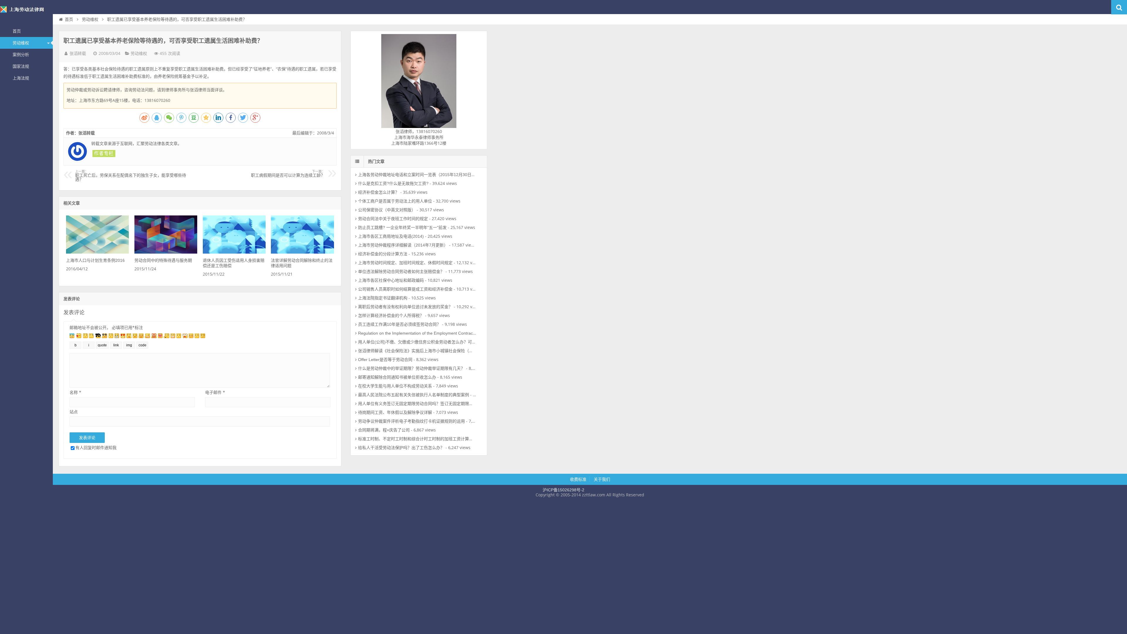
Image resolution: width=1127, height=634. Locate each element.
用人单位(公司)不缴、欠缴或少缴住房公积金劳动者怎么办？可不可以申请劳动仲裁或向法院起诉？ (448, 342)
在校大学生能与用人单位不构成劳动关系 (395, 386)
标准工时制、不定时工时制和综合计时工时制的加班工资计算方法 (417, 438)
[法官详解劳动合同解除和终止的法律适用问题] (302, 252)
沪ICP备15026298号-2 (563, 490)
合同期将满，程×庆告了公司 (384, 430)
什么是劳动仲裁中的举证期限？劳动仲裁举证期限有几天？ (411, 368)
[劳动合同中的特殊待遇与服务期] (165, 252)
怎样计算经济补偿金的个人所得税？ (391, 315)
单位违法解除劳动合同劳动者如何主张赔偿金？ (401, 271)
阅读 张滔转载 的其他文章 (103, 153)
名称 (75, 392)
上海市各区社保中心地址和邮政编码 (391, 280)
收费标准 (578, 479)
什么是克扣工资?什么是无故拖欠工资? (393, 183)
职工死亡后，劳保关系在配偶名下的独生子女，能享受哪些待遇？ (130, 176)
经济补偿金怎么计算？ (378, 192)
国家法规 (21, 66)
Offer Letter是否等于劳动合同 (385, 359)
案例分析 (21, 54)
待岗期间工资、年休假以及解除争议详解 (395, 412)
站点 (74, 411)
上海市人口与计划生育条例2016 (95, 260)
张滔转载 (78, 53)
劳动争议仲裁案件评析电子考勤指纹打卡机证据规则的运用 (411, 421)
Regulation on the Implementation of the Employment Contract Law (420, 333)
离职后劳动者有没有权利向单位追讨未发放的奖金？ (405, 306)
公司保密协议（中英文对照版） (387, 210)
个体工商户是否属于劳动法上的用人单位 (395, 201)
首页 (17, 31)
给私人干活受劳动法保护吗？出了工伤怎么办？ (401, 447)
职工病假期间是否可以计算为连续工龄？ (288, 174)
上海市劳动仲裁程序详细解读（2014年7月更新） (403, 245)
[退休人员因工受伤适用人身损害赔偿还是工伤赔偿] (234, 252)
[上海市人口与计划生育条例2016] (97, 252)
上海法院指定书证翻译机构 (382, 298)
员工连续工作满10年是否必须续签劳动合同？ (399, 324)
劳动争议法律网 (26, 13)
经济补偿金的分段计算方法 (382, 254)
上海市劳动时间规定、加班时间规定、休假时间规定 (405, 262)
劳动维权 (21, 43)
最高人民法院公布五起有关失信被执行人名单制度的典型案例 (413, 394)
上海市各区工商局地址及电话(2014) (391, 236)
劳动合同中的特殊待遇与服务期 (163, 260)
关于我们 (602, 479)
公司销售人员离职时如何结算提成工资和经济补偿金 (405, 289)
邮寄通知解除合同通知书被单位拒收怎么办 (397, 377)
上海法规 (21, 78)
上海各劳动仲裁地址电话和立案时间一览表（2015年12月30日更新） (421, 174)
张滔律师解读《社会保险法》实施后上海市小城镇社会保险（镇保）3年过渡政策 (431, 350)
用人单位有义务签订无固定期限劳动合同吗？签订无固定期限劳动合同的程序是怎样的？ (438, 403)
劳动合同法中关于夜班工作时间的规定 (393, 218)
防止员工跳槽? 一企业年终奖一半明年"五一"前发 (402, 227)
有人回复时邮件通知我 (96, 447)
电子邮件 (215, 392)
